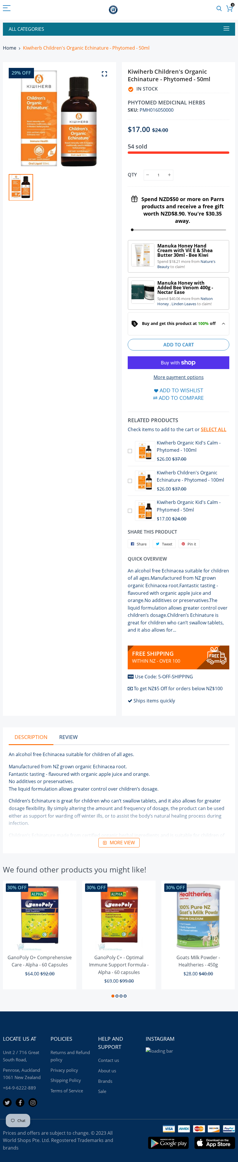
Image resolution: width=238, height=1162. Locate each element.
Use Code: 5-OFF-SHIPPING (164, 676)
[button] (112, 996)
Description (31, 736)
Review (68, 736)
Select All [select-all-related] (213, 429)
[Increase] (169, 175)
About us (107, 1071)
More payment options (179, 377)
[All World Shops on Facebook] (20, 1102)
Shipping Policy (66, 1080)
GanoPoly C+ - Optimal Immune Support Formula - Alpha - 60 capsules (119, 964)
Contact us (108, 1060)
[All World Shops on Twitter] (7, 1102)
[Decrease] (147, 175)
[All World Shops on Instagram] (32, 1102)
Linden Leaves (184, 303)
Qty (132, 174)
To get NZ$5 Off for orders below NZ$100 (178, 688)
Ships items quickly (154, 700)
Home (9, 48)
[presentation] (14, 940)
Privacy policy (64, 1070)
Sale (102, 1091)
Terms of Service (67, 1091)
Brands (105, 1081)
